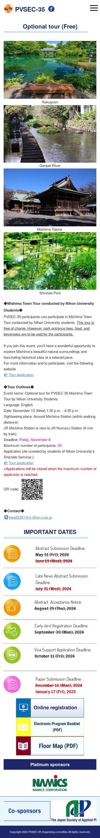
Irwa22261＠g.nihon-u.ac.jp (30, 517)
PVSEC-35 (30, 9)
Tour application (21, 374)
